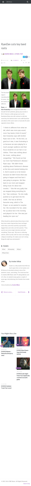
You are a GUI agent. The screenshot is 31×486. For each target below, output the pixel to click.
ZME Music (9, 1)
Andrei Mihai (8, 54)
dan (4, 249)
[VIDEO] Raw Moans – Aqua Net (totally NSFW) (23, 352)
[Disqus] (15, 414)
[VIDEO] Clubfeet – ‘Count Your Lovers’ (6, 387)
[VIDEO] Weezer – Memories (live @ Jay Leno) (7, 353)
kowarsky (11, 249)
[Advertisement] (15, 21)
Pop (21, 54)
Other (17, 54)
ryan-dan (6, 253)
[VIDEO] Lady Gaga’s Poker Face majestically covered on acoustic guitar (23, 376)
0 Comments (16, 60)
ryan (19, 249)
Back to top (27, 483)
